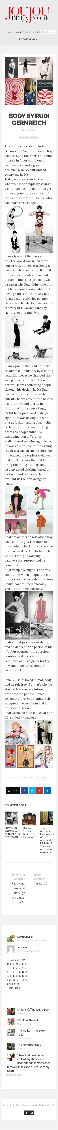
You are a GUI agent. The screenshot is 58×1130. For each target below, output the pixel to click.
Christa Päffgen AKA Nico (33, 1009)
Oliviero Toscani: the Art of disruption (28, 833)
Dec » (18, 987)
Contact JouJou (28, 39)
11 (23, 971)
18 (23, 975)
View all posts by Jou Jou (28, 951)
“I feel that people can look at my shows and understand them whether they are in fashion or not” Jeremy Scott (28, 1063)
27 (8, 983)
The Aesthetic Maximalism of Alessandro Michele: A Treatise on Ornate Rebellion (47, 840)
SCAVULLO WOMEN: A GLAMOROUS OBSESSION (12, 833)
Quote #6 (40, 879)
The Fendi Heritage (29, 1044)
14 (11, 975)
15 (14, 975)
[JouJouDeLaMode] (29, 13)
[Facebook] (26, 1113)
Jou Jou (43, 777)
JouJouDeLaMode (41, 1105)
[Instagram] (31, 1113)
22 (14, 979)
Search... (47, 32)
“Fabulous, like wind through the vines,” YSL (18, 889)
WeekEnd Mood (27, 1020)
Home (10, 32)
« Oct (10, 987)
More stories (23, 32)
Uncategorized (29, 137)
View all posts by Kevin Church (31, 940)
